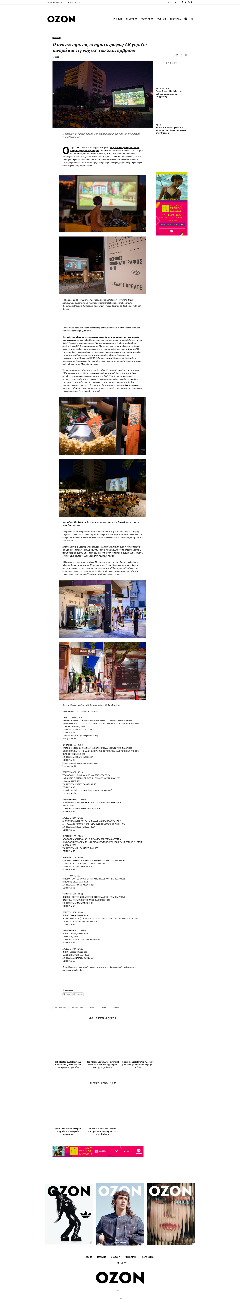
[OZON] (120, 1283)
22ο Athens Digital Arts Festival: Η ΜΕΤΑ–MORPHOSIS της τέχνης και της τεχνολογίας (103, 1065)
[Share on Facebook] (173, 55)
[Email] (186, 55)
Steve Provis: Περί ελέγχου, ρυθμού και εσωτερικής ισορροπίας (68, 1131)
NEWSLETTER (74, 2)
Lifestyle (175, 19)
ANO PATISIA (77, 1008)
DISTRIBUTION (148, 1257)
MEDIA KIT (101, 1257)
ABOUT (89, 1257)
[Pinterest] (181, 55)
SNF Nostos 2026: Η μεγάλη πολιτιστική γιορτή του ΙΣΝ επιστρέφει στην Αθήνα (68, 1065)
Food (158, 125)
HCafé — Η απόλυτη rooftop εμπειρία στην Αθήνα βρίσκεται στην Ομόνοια (103, 1131)
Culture (161, 19)
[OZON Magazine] (61, 19)
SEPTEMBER (118, 1008)
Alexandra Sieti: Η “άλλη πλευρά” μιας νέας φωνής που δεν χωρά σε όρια (137, 1065)
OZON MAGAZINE (54, 2)
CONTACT (115, 1257)
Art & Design (162, 89)
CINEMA (92, 1008)
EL (169, 2)
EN (175, 2)
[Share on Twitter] (177, 55)
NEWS (104, 1008)
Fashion (117, 19)
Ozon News (147, 19)
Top (120, 1299)
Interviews (132, 19)
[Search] (191, 19)
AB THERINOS (60, 1008)
